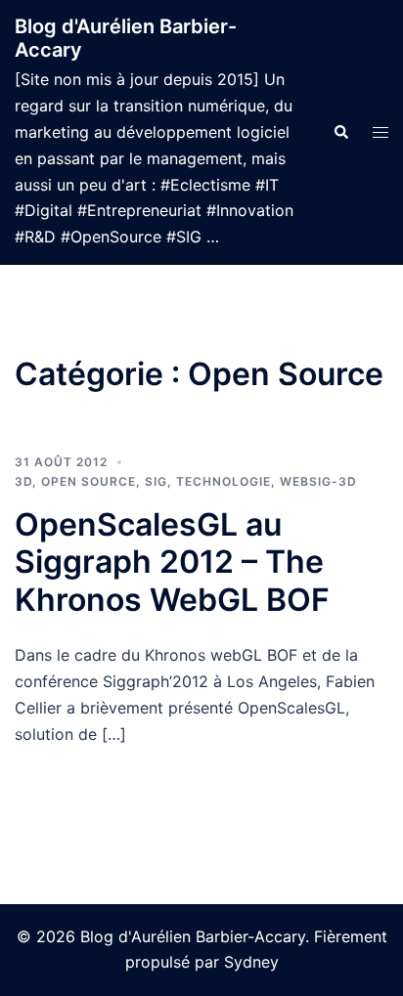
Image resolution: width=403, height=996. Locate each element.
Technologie (223, 481)
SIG (156, 481)
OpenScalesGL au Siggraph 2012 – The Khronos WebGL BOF (172, 562)
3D (23, 481)
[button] (340, 132)
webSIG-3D (318, 481)
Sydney (251, 962)
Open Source (88, 481)
